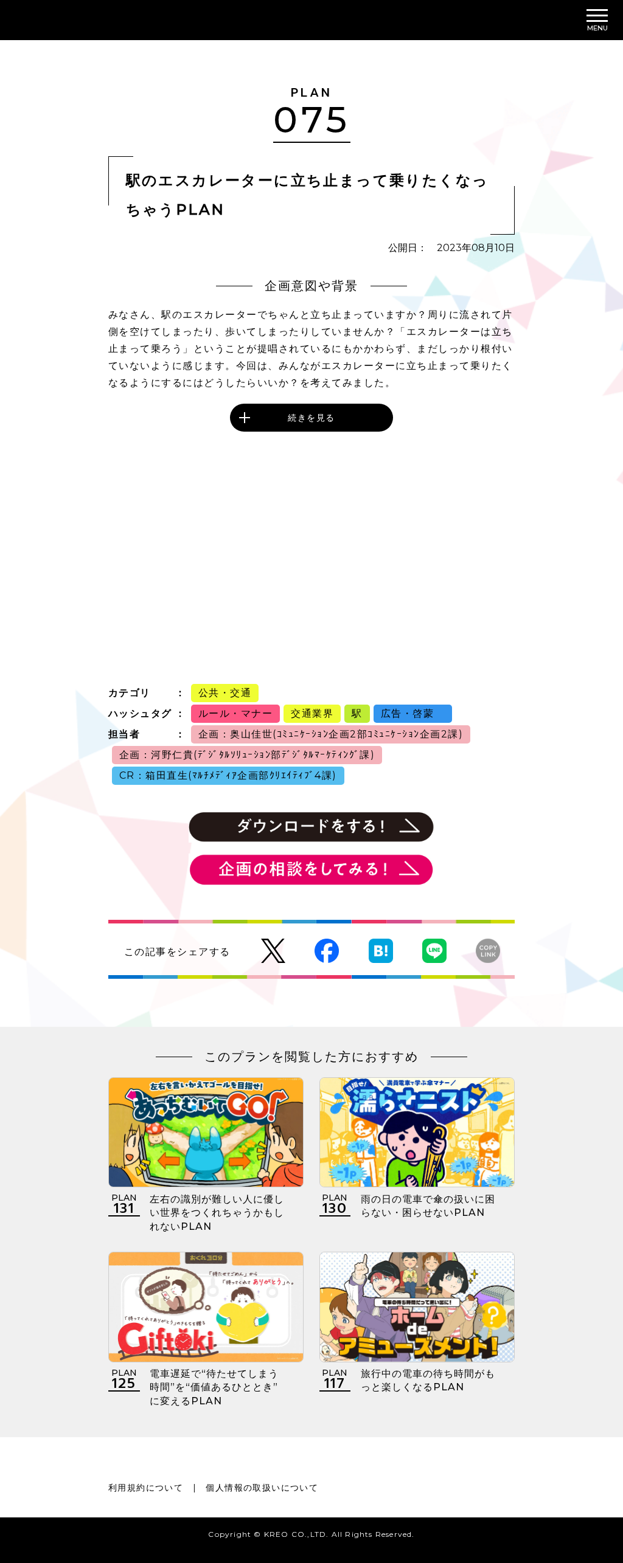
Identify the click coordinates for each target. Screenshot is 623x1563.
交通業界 (312, 713)
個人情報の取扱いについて (262, 1487)
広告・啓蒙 (413, 713)
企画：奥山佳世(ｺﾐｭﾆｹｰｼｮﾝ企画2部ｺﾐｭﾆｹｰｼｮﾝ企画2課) (331, 734)
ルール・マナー (235, 713)
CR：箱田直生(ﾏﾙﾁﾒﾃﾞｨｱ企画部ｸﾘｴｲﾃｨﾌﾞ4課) (228, 775)
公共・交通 (225, 693)
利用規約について (145, 1487)
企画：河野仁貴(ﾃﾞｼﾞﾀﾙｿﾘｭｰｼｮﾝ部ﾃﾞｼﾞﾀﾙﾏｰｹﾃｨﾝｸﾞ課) (247, 755)
